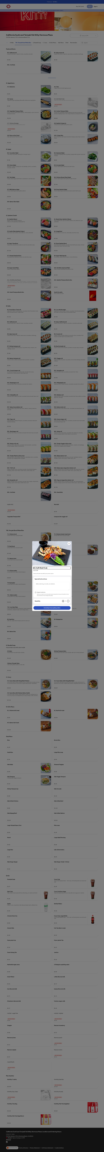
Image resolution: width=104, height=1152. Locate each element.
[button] (52, 553)
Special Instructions (41, 579)
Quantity (37, 601)
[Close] (69, 543)
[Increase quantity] (68, 601)
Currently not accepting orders (52, 608)
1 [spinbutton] (65, 601)
